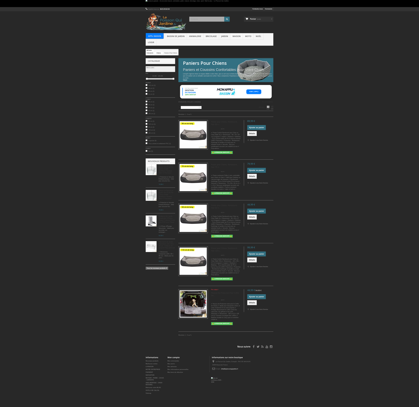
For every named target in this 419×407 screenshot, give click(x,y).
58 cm (151, 105)
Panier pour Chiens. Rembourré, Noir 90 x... (224, 123)
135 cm (151, 113)
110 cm (151, 130)
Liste (272, 108)
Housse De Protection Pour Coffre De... (225, 294)
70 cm (151, 108)
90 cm (151, 127)
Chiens (158, 53)
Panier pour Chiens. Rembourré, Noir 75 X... (224, 166)
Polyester (152, 140)
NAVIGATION (150, 375)
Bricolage (211, 36)
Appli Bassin (154, 36)
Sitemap (148, 393)
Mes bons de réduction (175, 372)
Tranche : (149, 76)
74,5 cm (151, 124)
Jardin (224, 36)
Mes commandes (173, 361)
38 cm (151, 102)
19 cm (151, 88)
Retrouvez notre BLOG (153, 387)
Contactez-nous (257, 9)
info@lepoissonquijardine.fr (229, 369)
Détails (185, 80)
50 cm (151, 121)
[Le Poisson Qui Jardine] (166, 21)
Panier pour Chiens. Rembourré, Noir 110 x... (224, 249)
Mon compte (173, 357)
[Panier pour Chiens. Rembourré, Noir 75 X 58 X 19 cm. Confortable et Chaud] (193, 177)
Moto (248, 36)
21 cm (151, 94)
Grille (268, 108)
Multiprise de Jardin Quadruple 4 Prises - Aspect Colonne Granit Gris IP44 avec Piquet (167, 219)
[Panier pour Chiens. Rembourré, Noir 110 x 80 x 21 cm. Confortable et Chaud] (193, 261)
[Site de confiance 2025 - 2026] (216, 380)
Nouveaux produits (158, 161)
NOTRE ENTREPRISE (153, 369)
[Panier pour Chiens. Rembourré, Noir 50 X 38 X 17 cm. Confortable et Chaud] (193, 218)
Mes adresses (172, 366)
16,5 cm (151, 85)
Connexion (268, 9)
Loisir (151, 42)
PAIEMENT (149, 372)
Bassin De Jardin (176, 36)
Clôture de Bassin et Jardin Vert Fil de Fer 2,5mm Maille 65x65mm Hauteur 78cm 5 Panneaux (166, 169)
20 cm (151, 91)
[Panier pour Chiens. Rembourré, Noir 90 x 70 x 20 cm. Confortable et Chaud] (193, 134)
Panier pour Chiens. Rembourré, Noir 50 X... (224, 206)
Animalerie (195, 36)
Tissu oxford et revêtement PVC (159, 143)
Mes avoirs (171, 364)
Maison (237, 36)
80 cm (151, 110)
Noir (150, 151)
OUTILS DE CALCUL (152, 390)
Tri (179, 107)
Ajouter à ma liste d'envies (259, 140)
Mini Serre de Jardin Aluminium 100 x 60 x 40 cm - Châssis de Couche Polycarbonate (167, 245)
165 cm (151, 133)
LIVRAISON (149, 366)
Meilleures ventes (151, 364)
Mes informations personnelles (177, 369)
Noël (258, 36)
